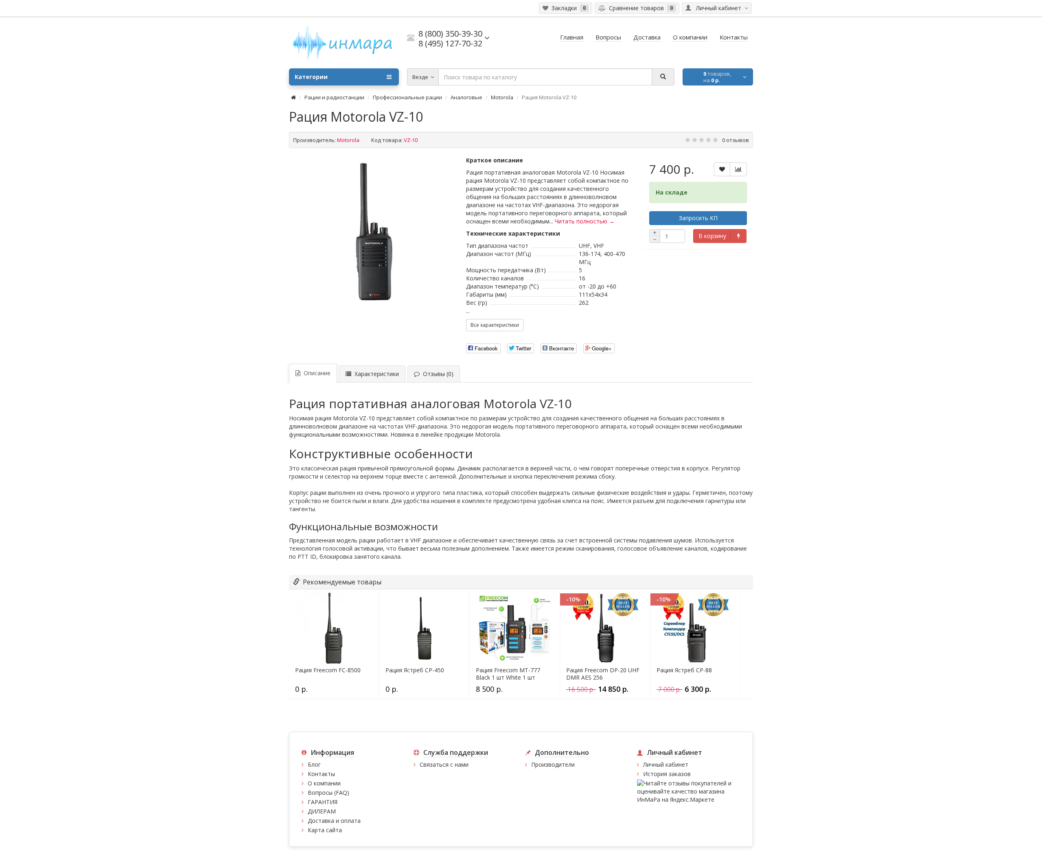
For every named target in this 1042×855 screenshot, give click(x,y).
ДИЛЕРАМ (322, 811)
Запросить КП (698, 218)
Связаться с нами (444, 764)
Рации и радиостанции (334, 97)
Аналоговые (466, 97)
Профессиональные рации (407, 97)
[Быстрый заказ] (738, 236)
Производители (553, 764)
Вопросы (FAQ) (328, 792)
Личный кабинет (665, 764)
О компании (324, 783)
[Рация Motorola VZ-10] (373, 233)
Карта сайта (325, 830)
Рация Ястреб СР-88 (684, 670)
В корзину (712, 236)
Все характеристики (495, 324)
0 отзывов (735, 140)
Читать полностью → (585, 221)
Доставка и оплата (334, 820)
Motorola (502, 97)
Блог (314, 764)
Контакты (321, 774)
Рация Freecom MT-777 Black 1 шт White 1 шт (508, 674)
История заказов (667, 774)
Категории (311, 77)
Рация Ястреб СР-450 (414, 670)
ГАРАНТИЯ (322, 802)
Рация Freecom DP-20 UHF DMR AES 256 (602, 674)
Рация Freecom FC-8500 (328, 670)
